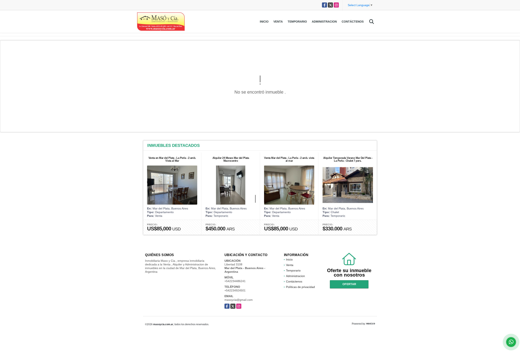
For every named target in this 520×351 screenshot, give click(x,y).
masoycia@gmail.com (238, 299)
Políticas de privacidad (300, 287)
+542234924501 (235, 290)
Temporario (297, 21)
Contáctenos (353, 21)
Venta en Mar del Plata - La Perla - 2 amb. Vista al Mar (172, 159)
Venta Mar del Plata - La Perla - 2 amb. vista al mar (289, 159)
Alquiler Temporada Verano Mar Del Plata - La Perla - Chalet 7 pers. (348, 159)
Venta (278, 21)
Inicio (264, 21)
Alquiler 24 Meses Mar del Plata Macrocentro (230, 159)
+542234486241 (235, 281)
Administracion (324, 21)
